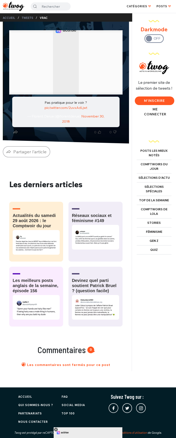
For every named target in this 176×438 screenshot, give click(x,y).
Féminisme (154, 232)
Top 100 (68, 413)
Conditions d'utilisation (132, 432)
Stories (154, 223)
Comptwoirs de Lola (154, 211)
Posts (161, 6)
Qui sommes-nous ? (35, 405)
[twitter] (127, 408)
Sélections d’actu (154, 178)
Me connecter (155, 111)
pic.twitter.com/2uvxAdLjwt (65, 107)
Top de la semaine (154, 200)
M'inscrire (154, 100)
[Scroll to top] (166, 428)
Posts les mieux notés (154, 153)
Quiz (154, 250)
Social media (73, 405)
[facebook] (113, 408)
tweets (27, 18)
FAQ (65, 396)
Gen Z (154, 241)
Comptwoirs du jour (154, 166)
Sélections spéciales (154, 189)
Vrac (44, 18)
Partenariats (30, 413)
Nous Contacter (33, 421)
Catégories (137, 6)
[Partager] (15, 132)
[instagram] (141, 408)
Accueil (9, 18)
